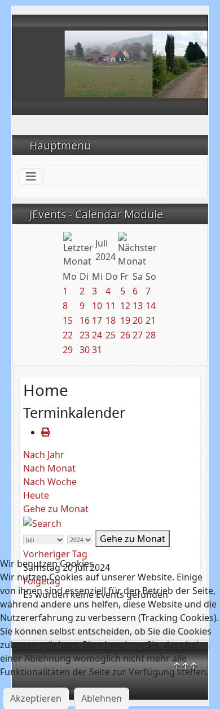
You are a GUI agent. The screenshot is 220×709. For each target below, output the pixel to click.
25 (110, 335)
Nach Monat (49, 468)
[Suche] (42, 522)
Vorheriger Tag (55, 554)
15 (68, 320)
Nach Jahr (43, 454)
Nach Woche (50, 481)
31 (97, 350)
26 (125, 335)
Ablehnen (101, 698)
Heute (36, 495)
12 (125, 306)
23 (85, 335)
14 (151, 306)
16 (85, 320)
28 (151, 335)
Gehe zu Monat (56, 509)
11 (110, 306)
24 (97, 335)
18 (110, 320)
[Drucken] (45, 432)
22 (68, 335)
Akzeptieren (35, 698)
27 (138, 335)
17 (97, 320)
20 (138, 320)
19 (125, 320)
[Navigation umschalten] (31, 176)
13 (138, 306)
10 (97, 306)
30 (85, 350)
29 (68, 350)
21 (151, 320)
